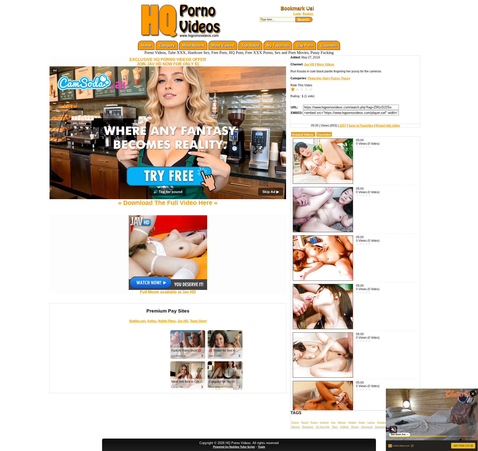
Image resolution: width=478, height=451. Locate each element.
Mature (342, 422)
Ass (333, 422)
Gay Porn (305, 45)
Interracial (366, 426)
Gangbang (381, 426)
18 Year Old (322, 426)
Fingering (314, 78)
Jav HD (183, 365)
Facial (304, 422)
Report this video (388, 125)
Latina (371, 422)
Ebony (355, 426)
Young (295, 422)
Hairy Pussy (331, 78)
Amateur (382, 422)
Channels (328, 45)
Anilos (151, 365)
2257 (342, 125)
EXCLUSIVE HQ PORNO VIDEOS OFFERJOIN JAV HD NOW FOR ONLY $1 (167, 61)
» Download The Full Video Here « (168, 246)
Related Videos (302, 134)
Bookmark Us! (297, 8)
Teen (335, 426)
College (344, 426)
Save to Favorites (361, 125)
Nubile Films (167, 365)
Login (297, 13)
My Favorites (278, 45)
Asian (361, 422)
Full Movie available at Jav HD (168, 336)
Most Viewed (223, 45)
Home (146, 45)
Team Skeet (198, 365)
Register (308, 13)
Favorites (324, 134)
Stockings (307, 426)
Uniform (324, 422)
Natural (295, 426)
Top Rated (250, 45)
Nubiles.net (137, 365)
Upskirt (352, 422)
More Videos (325, 64)
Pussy (345, 78)
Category (167, 45)
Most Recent (193, 45)
